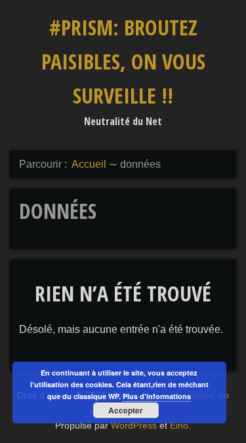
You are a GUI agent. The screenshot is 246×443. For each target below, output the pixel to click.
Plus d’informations (157, 396)
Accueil (89, 164)
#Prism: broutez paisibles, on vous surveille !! (123, 61)
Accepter (125, 410)
